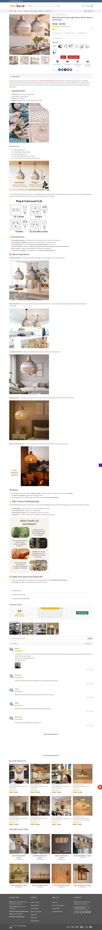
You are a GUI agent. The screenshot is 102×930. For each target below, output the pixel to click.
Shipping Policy (35, 905)
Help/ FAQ (26, 11)
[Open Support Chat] (100, 787)
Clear (91, 28)
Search (90, 638)
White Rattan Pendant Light (48, 80)
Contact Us (48, 11)
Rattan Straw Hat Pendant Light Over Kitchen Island (18, 787)
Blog (20, 11)
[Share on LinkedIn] (71, 69)
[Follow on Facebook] (75, 912)
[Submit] (58, 6)
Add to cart (73, 57)
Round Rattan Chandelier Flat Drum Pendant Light (39, 787)
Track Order (33, 11)
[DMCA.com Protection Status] (13, 927)
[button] (87, 6)
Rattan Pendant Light (61, 14)
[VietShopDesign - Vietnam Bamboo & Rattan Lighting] (17, 5)
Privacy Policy (56, 908)
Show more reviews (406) (51, 755)
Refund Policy (34, 908)
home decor (43, 580)
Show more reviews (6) (51, 734)
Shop (14, 11)
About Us (41, 11)
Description (16, 76)
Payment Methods (57, 911)
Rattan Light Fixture (19, 150)
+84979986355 (20, 916)
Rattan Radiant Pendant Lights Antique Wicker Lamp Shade (61, 819)
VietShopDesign (22, 925)
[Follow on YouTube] (89, 912)
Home (10, 11)
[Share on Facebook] (59, 69)
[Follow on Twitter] (83, 912)
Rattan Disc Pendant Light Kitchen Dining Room (81, 787)
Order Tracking (35, 902)
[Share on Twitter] (62, 69)
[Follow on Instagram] (78, 912)
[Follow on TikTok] (81, 912)
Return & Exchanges (36, 911)
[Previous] (12, 35)
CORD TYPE (55, 42)
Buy (63, 57)
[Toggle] (10, 76)
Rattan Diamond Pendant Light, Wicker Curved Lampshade (18, 819)
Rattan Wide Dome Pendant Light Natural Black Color (38, 819)
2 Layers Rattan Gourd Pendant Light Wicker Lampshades (61, 787)
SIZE (53, 29)
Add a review (82, 613)
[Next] (47, 35)
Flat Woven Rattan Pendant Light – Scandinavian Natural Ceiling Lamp (81, 819)
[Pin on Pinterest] (68, 69)
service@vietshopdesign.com (21, 911)
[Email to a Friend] (65, 69)
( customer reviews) (64, 26)
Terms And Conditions (58, 905)
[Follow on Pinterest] (86, 912)
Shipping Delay (35, 920)
